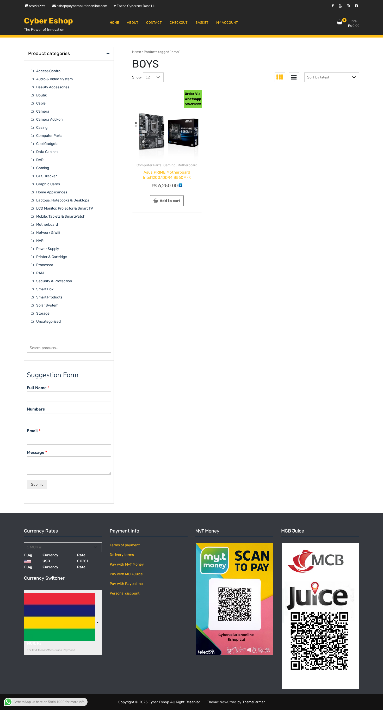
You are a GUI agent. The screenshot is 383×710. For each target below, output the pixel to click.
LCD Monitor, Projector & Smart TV (64, 208)
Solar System (47, 305)
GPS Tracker (46, 176)
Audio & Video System (54, 79)
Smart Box (45, 289)
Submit (37, 484)
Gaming (169, 165)
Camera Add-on (49, 119)
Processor (44, 265)
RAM (40, 273)
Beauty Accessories (52, 87)
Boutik (41, 95)
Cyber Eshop (48, 21)
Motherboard (187, 165)
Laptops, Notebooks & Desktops (62, 200)
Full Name (38, 388)
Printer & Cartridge (51, 257)
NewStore (228, 702)
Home (136, 52)
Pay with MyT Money (127, 564)
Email (34, 431)
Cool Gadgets (47, 144)
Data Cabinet (47, 152)
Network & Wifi (48, 232)
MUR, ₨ (34, 643)
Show (137, 77)
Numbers (36, 409)
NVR (40, 240)
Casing (41, 127)
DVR (40, 160)
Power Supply (47, 249)
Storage (43, 313)
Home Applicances (51, 192)
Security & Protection (54, 281)
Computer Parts (149, 165)
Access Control (48, 71)
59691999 (36, 6)
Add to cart (170, 201)
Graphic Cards (48, 184)
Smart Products (49, 297)
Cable (41, 103)
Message (37, 452)
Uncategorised (48, 321)
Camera (42, 111)
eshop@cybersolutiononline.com (81, 6)
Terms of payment (125, 545)
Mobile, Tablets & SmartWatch (60, 216)
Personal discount (124, 593)
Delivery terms (122, 555)
